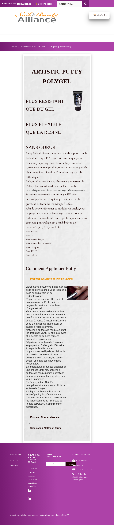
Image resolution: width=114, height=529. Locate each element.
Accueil (13, 46)
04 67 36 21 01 (79, 465)
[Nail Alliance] (61, 18)
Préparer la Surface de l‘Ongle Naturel (51, 279)
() (102, 15)
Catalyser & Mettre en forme (45, 428)
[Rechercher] (85, 3)
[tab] (57, 277)
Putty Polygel (14, 465)
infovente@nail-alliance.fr (83, 470)
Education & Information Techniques (39, 46)
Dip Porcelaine (14, 461)
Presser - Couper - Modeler (45, 417)
